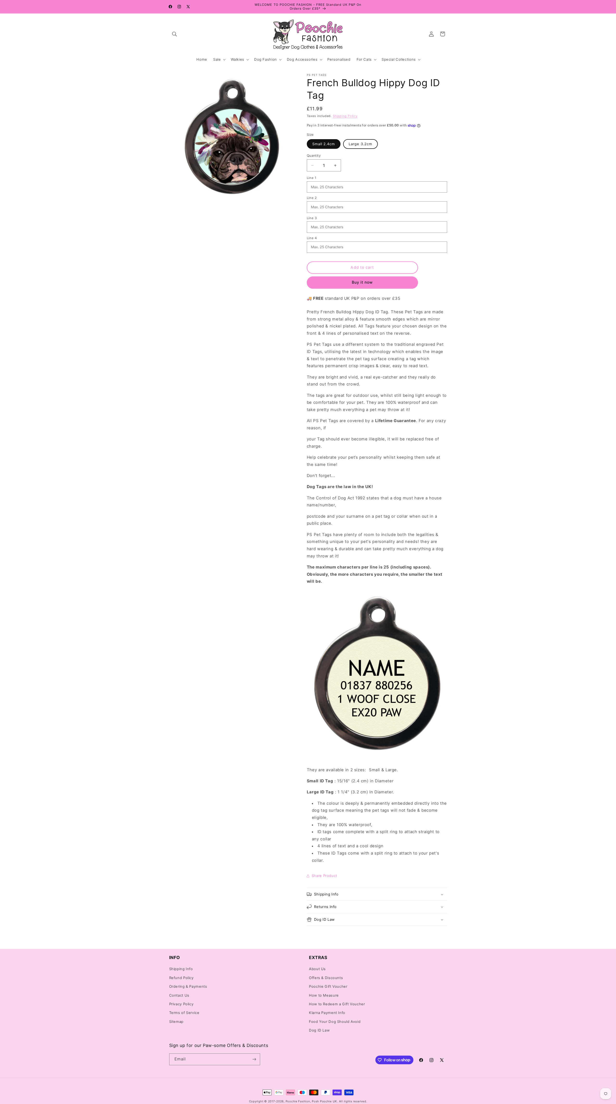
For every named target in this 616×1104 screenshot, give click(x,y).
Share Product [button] (324, 876)
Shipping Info (181, 969)
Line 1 (311, 178)
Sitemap (176, 1021)
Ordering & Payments (188, 987)
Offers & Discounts (326, 978)
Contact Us (179, 995)
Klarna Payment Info (327, 1013)
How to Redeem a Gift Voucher (337, 1004)
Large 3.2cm (360, 144)
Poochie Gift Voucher (328, 987)
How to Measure (324, 995)
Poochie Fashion (298, 1101)
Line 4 (312, 238)
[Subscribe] (254, 1059)
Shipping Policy (345, 116)
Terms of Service (184, 1013)
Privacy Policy (181, 1004)
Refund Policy (181, 978)
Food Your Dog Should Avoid (334, 1021)
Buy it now (362, 282)
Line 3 (312, 218)
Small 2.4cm (323, 144)
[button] (174, 33)
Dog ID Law (319, 1030)
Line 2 (312, 198)
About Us (317, 969)
